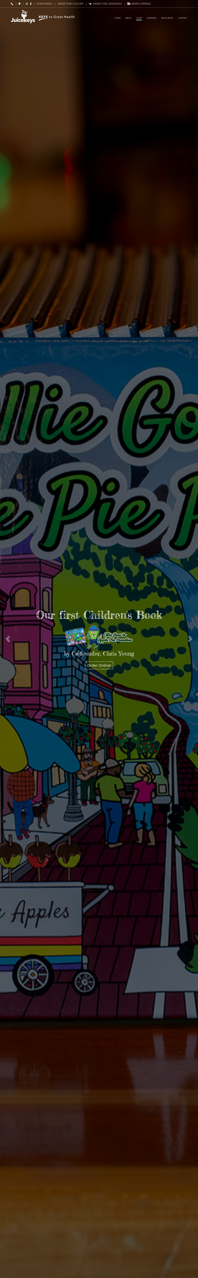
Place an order (99, 646)
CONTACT (182, 18)
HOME (117, 18)
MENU (128, 18)
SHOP (139, 18)
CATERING (152, 18)
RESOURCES (167, 18)
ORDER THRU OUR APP (71, 3)
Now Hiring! (44, 3)
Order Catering (140, 3)
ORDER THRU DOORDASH (107, 3)
